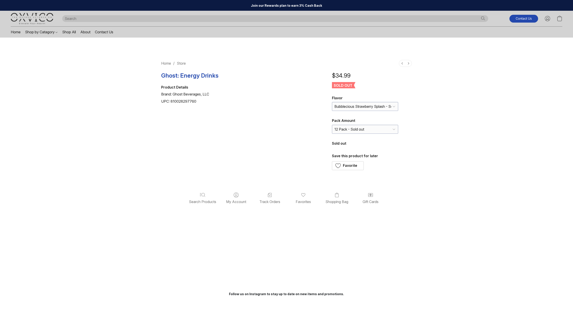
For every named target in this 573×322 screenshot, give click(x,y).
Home (16, 32)
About (85, 32)
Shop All (69, 32)
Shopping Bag (336, 201)
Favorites (303, 201)
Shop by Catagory (40, 32)
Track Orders (269, 201)
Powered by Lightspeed (286, 310)
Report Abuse (286, 302)
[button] (32, 18)
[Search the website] (483, 18)
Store (181, 63)
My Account (236, 201)
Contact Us (104, 32)
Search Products (202, 201)
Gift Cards (370, 201)
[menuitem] (402, 63)
